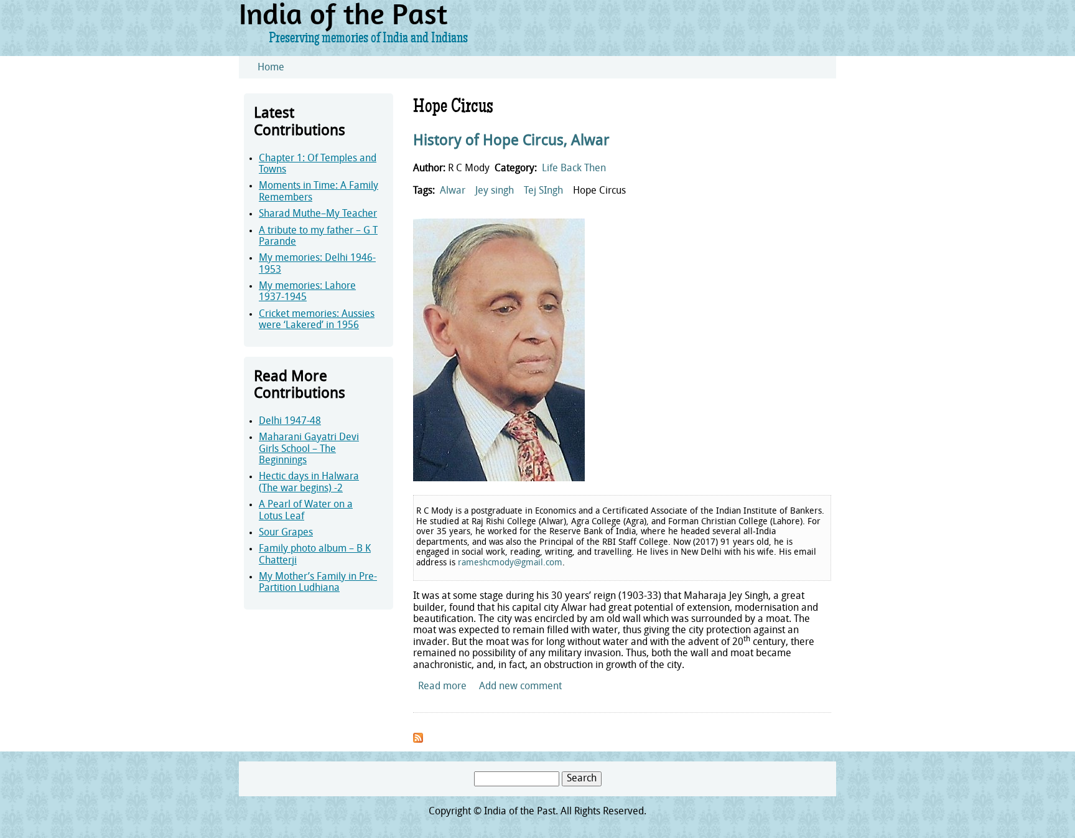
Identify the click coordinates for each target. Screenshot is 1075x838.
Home (271, 68)
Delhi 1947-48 (290, 421)
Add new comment (520, 687)
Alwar (452, 191)
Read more (442, 687)
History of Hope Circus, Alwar (511, 141)
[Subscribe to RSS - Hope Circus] (418, 740)
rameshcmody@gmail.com (510, 563)
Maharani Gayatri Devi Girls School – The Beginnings (309, 449)
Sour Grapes (286, 533)
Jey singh (494, 191)
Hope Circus (599, 191)
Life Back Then (574, 169)
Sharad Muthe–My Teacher (318, 214)
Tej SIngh (543, 191)
